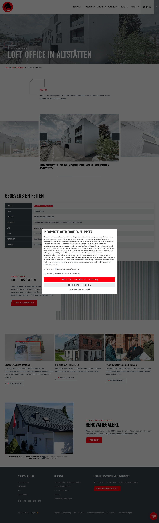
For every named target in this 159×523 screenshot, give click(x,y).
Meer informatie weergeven (78, 290)
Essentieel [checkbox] (50, 269)
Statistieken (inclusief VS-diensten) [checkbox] (68, 269)
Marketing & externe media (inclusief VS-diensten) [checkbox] (63, 274)
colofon (74, 262)
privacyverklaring (59, 262)
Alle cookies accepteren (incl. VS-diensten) (79, 279)
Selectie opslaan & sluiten (79, 285)
